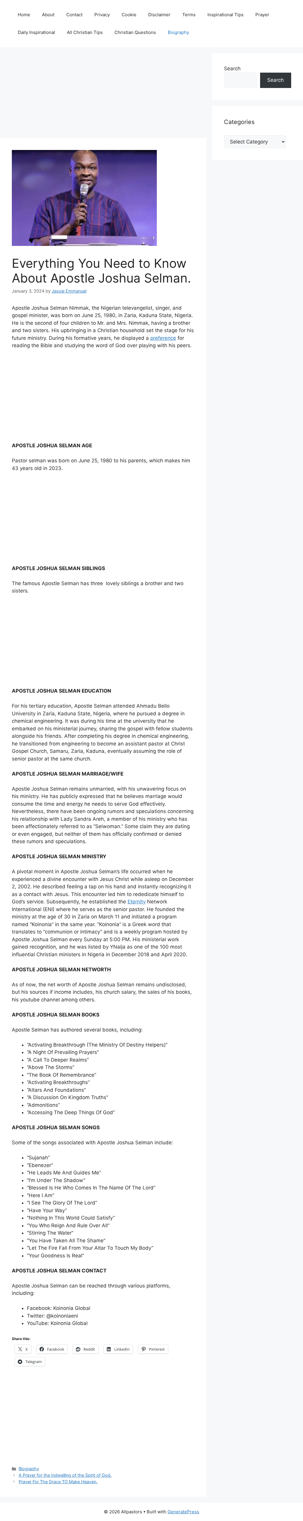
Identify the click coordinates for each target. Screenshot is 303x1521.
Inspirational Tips (225, 14)
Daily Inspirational (36, 32)
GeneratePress (183, 1512)
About (48, 14)
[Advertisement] (103, 94)
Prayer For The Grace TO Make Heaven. (58, 1481)
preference (163, 338)
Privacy (102, 14)
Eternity (137, 902)
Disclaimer (159, 14)
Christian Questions (135, 32)
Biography (178, 32)
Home (24, 14)
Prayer (262, 14)
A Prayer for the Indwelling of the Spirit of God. (65, 1475)
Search (232, 68)
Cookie (129, 14)
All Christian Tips (85, 32)
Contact (74, 14)
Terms (189, 14)
